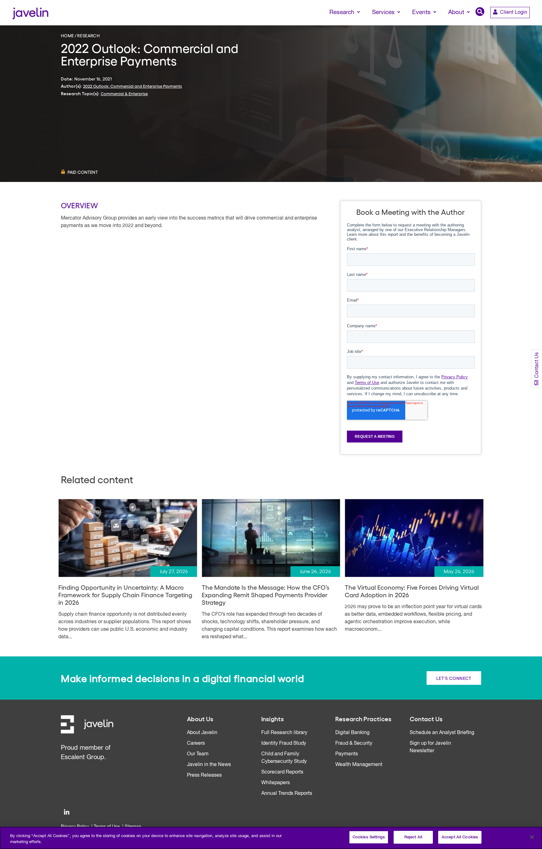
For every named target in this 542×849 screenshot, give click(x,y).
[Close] (532, 837)
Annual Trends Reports (286, 793)
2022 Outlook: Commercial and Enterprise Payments (132, 86)
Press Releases (204, 775)
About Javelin (202, 732)
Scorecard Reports (282, 772)
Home (67, 35)
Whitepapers (275, 782)
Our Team (198, 754)
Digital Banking (352, 732)
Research (88, 35)
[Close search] (528, 24)
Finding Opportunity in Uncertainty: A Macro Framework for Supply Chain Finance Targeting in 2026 (125, 594)
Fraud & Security (353, 743)
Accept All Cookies (460, 837)
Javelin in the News (209, 764)
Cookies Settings (369, 837)
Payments (346, 754)
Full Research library (284, 732)
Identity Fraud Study (283, 743)
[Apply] (511, 24)
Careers (196, 743)
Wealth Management (358, 764)
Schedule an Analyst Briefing (442, 732)
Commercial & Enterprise (124, 93)
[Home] (30, 12)
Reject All (413, 837)
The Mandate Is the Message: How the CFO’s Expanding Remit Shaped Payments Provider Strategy (265, 594)
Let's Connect (453, 678)
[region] (271, 838)
